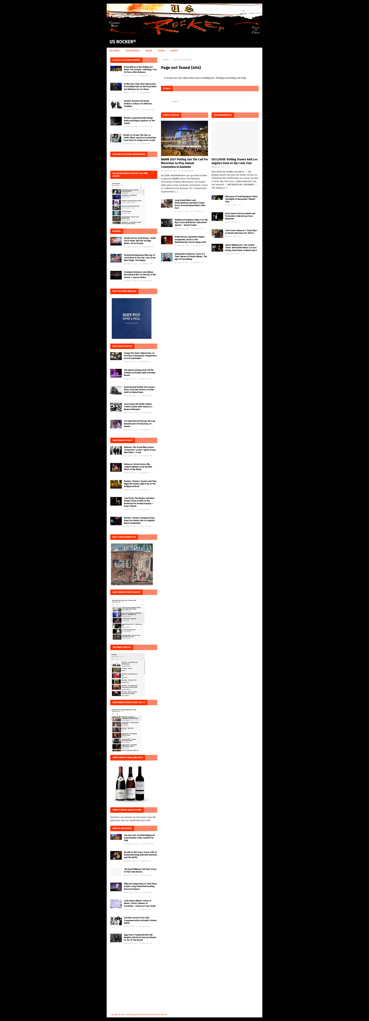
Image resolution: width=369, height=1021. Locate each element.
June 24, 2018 (232, 222)
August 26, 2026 (183, 245)
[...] (176, 191)
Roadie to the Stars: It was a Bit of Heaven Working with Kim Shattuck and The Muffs (140, 855)
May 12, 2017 (131, 93)
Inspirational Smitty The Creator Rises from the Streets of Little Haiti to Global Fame (139, 389)
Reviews (115, 51)
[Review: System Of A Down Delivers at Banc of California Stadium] (116, 104)
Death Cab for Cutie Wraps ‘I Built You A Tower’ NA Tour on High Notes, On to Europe (140, 241)
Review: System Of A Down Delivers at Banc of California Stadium (138, 103)
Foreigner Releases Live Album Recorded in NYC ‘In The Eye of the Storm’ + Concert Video (140, 274)
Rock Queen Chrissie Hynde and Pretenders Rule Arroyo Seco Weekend (240, 216)
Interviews (133, 51)
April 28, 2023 (131, 396)
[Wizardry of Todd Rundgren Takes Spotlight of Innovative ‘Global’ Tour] (217, 197)
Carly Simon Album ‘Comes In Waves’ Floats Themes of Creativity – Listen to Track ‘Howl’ (140, 903)
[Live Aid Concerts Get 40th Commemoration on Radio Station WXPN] (116, 921)
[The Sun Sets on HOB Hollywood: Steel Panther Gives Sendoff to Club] (116, 837)
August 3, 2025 (131, 943)
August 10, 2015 (132, 844)
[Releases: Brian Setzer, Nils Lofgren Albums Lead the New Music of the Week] (116, 467)
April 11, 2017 (130, 144)
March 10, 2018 (131, 127)
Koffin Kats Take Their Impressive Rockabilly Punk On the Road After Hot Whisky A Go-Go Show (140, 86)
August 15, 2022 (132, 430)
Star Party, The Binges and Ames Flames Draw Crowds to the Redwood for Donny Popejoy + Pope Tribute (139, 502)
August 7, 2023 (131, 456)
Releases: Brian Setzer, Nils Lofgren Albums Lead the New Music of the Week (138, 467)
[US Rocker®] (184, 34)
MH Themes (162, 1015)
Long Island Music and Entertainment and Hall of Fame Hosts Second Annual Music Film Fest (190, 204)
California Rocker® (122, 440)
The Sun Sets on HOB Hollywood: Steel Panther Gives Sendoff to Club (139, 838)
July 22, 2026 (130, 362)
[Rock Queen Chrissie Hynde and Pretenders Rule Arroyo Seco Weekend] (217, 216)
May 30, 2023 (131, 379)
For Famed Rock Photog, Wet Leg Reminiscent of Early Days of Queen (139, 423)
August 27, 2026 (183, 228)
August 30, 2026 (170, 171)
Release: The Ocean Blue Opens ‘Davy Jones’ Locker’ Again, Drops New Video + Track (140, 450)
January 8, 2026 (132, 892)
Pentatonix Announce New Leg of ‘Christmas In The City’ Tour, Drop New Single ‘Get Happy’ (140, 258)
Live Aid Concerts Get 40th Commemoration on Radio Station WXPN (140, 920)
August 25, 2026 (183, 262)
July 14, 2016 (130, 76)
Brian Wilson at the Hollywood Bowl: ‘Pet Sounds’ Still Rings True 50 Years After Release (140, 69)
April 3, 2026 (130, 861)
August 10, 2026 (132, 247)
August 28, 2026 (183, 211)
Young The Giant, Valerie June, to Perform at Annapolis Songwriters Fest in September (140, 356)
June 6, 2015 (231, 205)
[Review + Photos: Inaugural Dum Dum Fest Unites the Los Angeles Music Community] (116, 521)
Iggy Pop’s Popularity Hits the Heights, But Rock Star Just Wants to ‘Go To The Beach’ (140, 937)
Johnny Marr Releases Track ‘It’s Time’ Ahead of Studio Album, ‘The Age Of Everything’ (191, 256)
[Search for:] (210, 101)
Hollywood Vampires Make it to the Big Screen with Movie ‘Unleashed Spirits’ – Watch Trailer (191, 222)
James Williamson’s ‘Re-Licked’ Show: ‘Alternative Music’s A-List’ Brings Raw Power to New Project (241, 247)
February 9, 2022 (132, 110)
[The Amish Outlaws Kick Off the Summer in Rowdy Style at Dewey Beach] (116, 373)
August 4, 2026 (131, 281)
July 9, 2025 (130, 926)
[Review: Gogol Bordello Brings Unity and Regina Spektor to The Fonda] (116, 121)
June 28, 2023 (131, 526)
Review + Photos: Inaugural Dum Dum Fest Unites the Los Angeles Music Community (139, 520)
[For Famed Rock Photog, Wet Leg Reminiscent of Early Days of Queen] (116, 424)
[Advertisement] (184, 984)
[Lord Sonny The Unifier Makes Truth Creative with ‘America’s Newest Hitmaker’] (116, 407)
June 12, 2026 (131, 909)
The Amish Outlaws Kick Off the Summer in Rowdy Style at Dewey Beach (139, 373)
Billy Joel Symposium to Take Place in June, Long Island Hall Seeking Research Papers (140, 886)
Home (148, 51)
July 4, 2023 (130, 509)
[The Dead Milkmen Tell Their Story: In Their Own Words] (116, 872)
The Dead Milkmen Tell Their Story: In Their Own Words (140, 870)
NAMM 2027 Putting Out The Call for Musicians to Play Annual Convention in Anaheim (184, 163)
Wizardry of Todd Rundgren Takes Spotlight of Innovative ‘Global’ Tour (241, 199)
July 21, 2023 (130, 473)
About (174, 51)
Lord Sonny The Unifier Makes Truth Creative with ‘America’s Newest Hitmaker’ (138, 406)
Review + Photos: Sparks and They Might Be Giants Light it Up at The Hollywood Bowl (140, 484)
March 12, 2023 (131, 413)
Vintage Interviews (122, 828)
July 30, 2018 (232, 236)
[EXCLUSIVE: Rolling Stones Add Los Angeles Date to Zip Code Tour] (235, 138)
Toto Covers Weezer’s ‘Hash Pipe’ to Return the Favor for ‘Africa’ (241, 231)
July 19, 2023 (130, 490)
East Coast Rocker (122, 346)
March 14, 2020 (131, 875)
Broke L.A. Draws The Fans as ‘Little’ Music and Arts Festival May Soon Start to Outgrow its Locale (139, 137)
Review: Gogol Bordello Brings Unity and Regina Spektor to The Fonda (139, 120)
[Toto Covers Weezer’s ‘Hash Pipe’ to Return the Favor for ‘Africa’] (217, 233)
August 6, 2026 (131, 264)
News (161, 51)
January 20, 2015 (233, 254)
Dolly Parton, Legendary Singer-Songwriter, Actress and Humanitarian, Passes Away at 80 (190, 239)
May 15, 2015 (219, 167)
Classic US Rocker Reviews (126, 60)
